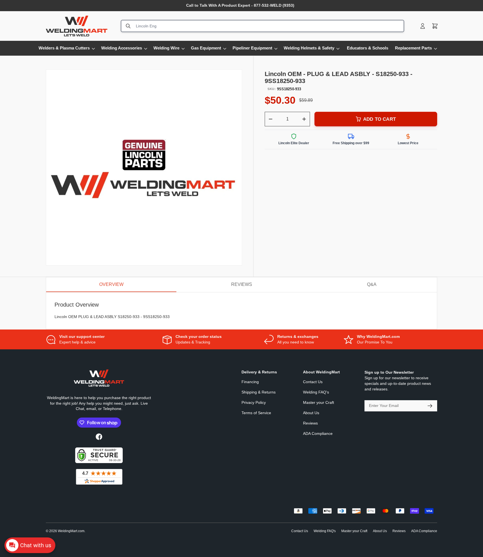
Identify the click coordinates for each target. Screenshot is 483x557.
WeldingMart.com (71, 531)
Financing (250, 382)
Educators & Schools (367, 48)
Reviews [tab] (241, 284)
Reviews (310, 423)
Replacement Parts (413, 48)
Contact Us (313, 382)
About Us (311, 413)
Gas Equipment (206, 48)
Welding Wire (166, 48)
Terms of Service (256, 413)
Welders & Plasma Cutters (64, 48)
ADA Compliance (318, 433)
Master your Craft (318, 402)
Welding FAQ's (316, 392)
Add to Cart (379, 119)
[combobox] (262, 26)
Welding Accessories (121, 48)
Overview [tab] (111, 284)
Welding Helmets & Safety (309, 48)
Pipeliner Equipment (252, 48)
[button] (435, 26)
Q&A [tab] (372, 284)
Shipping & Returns (259, 392)
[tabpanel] (241, 311)
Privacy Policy (254, 402)
